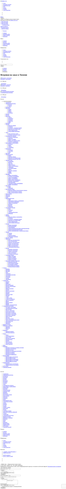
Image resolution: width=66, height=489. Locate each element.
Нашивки (8, 326)
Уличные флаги (9, 343)
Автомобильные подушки (11, 308)
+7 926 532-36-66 (4, 22)
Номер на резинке (12, 259)
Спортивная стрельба (10, 207)
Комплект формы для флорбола (15, 216)
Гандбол (7, 124)
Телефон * (3, 470)
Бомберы (8, 269)
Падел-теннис (9, 193)
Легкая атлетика (9, 154)
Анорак (7, 278)
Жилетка (10, 162)
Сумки (7, 296)
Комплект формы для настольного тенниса (17, 190)
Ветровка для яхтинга (13, 249)
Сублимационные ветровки (7, 92)
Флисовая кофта (11, 182)
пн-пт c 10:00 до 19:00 (8, 456)
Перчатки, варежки (12, 170)
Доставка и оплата (7, 4)
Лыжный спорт (9, 160)
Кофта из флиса (11, 164)
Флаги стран (8, 337)
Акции (4, 7)
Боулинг (7, 115)
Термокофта (10, 167)
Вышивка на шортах (10, 353)
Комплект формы (12, 125)
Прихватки (8, 322)
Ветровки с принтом (5, 85)
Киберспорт (8, 148)
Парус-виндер (9, 341)
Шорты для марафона (13, 178)
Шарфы (10, 173)
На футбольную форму (13, 263)
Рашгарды (10, 138)
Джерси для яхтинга (12, 251)
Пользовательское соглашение (54, 466)
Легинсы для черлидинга (13, 242)
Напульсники (9, 309)
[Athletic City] (4, 1)
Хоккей (7, 232)
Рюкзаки (7, 295)
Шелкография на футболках (12, 356)
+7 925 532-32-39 (4, 21)
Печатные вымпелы (10, 332)
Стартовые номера (12, 168)
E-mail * (2, 476)
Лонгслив (10, 163)
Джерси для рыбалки (12, 203)
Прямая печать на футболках (12, 363)
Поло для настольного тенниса (15, 191)
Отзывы (5, 9)
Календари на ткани (10, 311)
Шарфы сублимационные (11, 304)
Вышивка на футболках (11, 348)
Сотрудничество (6, 10)
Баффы (9, 171)
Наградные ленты (10, 318)
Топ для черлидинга (12, 241)
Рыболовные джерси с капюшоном (16, 200)
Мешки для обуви (9, 288)
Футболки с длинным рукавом (15, 127)
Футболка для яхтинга (13, 253)
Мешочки (8, 323)
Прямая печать (6, 362)
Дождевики (8, 279)
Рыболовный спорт (10, 198)
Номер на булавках (12, 258)
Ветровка (10, 204)
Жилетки (8, 271)
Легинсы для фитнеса (13, 137)
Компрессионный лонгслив (14, 159)
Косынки (8, 287)
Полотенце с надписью (11, 312)
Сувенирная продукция (8, 306)
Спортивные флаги (10, 336)
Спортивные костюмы (11, 274)
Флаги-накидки (9, 344)
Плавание (8, 196)
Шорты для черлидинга (13, 244)
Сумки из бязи (9, 297)
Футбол (7, 223)
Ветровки (8, 270)
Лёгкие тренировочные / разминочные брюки (18, 230)
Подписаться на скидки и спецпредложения (11, 486)
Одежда (5, 70)
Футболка (10, 119)
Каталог (5, 30)
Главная (5, 33)
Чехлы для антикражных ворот (12, 319)
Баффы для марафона (13, 184)
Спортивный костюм (13, 212)
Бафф (9, 122)
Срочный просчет (5, 27)
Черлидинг (8, 238)
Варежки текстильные (10, 286)
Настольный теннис (10, 189)
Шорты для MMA (12, 139)
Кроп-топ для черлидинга (14, 240)
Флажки (7, 340)
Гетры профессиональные (14, 131)
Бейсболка (10, 120)
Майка (9, 145)
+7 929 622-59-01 (5, 25)
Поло (9, 152)
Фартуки (8, 317)
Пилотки (8, 292)
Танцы (7, 214)
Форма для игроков (12, 225)
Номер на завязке (12, 257)
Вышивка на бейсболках (11, 354)
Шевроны (8, 328)
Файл (2, 472)
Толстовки (10, 151)
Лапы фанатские (9, 321)
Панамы (7, 289)
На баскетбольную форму (14, 266)
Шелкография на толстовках (12, 360)
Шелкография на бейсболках (12, 359)
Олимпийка (10, 161)
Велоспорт (8, 116)
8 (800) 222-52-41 (14, 20)
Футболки (10, 112)
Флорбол (8, 215)
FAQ (4, 6)
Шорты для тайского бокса (14, 140)
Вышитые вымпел (10, 331)
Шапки (9, 169)
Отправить (3, 474)
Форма (9, 109)
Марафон (8, 174)
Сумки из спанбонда (10, 299)
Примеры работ (6, 34)
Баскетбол (8, 108)
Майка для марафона (12, 175)
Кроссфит (8, 153)
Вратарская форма (12, 226)
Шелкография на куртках (11, 361)
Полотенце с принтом (10, 315)
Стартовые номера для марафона (15, 183)
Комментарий (4, 483)
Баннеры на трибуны (10, 338)
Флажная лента (9, 339)
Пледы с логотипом (10, 310)
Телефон (2, 478)
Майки (9, 110)
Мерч (4, 345)
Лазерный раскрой (7, 367)
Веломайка (10, 118)
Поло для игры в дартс (13, 133)
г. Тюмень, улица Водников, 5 (9, 451)
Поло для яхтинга (12, 252)
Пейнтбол (8, 195)
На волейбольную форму (13, 265)
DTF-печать (5, 366)
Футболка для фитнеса (13, 141)
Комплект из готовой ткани (14, 129)
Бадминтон (8, 107)
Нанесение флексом (12, 262)
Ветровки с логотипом (6, 79)
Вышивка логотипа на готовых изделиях (15, 347)
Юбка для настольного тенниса (15, 192)
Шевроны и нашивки (8, 325)
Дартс (7, 132)
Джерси (10, 105)
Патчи (7, 329)
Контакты (5, 36)
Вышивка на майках (10, 352)
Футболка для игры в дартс (14, 134)
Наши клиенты (6, 35)
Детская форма (11, 227)
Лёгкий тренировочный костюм (15, 229)
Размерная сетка (6, 5)
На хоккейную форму (13, 264)
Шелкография (6, 355)
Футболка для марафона (13, 176)
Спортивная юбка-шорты (13, 247)
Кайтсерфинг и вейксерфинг (12, 142)
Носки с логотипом (10, 290)
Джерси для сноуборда (13, 166)
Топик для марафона (12, 177)
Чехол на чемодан (9, 300)
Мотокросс (8, 185)
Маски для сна (9, 316)
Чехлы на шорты (12, 235)
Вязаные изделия (7, 324)
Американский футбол (11, 103)
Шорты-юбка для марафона (14, 179)
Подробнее (3, 83)
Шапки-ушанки (9, 302)
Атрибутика (5, 280)
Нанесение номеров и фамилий (13, 260)
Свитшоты (8, 273)
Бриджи (10, 104)
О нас (4, 3)
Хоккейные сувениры (13, 236)
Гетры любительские (12, 130)
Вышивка (5, 346)
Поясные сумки (9, 294)
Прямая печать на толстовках (12, 365)
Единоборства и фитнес (11, 136)
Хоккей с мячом (9, 237)
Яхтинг (7, 248)
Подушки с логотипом (11, 307)
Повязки (7, 293)
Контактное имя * (4, 468)
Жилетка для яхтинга (13, 250)
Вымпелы (5, 330)
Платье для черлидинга (13, 243)
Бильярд (7, 114)
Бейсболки (8, 284)
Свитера (10, 233)
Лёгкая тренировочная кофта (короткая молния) (18, 228)
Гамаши (10, 234)
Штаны (9, 111)
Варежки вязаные (9, 285)
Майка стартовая (12, 256)
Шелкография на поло (10, 358)
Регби (7, 197)
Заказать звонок (5, 28)
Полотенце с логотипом (11, 314)
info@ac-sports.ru (4, 26)
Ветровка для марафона (13, 181)
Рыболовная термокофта (13, 201)
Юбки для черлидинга (13, 245)
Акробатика (8, 102)
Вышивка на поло (10, 349)
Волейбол (8, 123)
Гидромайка (11, 147)
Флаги (4, 333)
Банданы (8, 281)
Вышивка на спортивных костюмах (13, 351)
